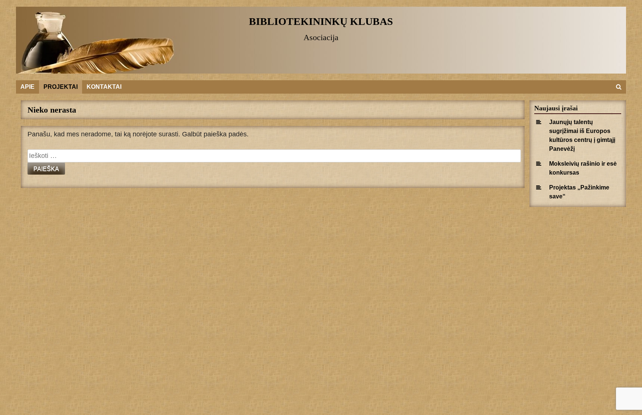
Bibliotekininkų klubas (321, 21)
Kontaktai (104, 87)
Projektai (60, 87)
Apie (27, 87)
